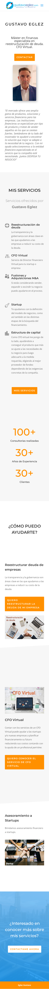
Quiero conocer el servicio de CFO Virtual (21, 762)
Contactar (24, 57)
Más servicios (24, 390)
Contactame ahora (24, 949)
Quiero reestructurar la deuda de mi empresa (23, 604)
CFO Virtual (19, 255)
